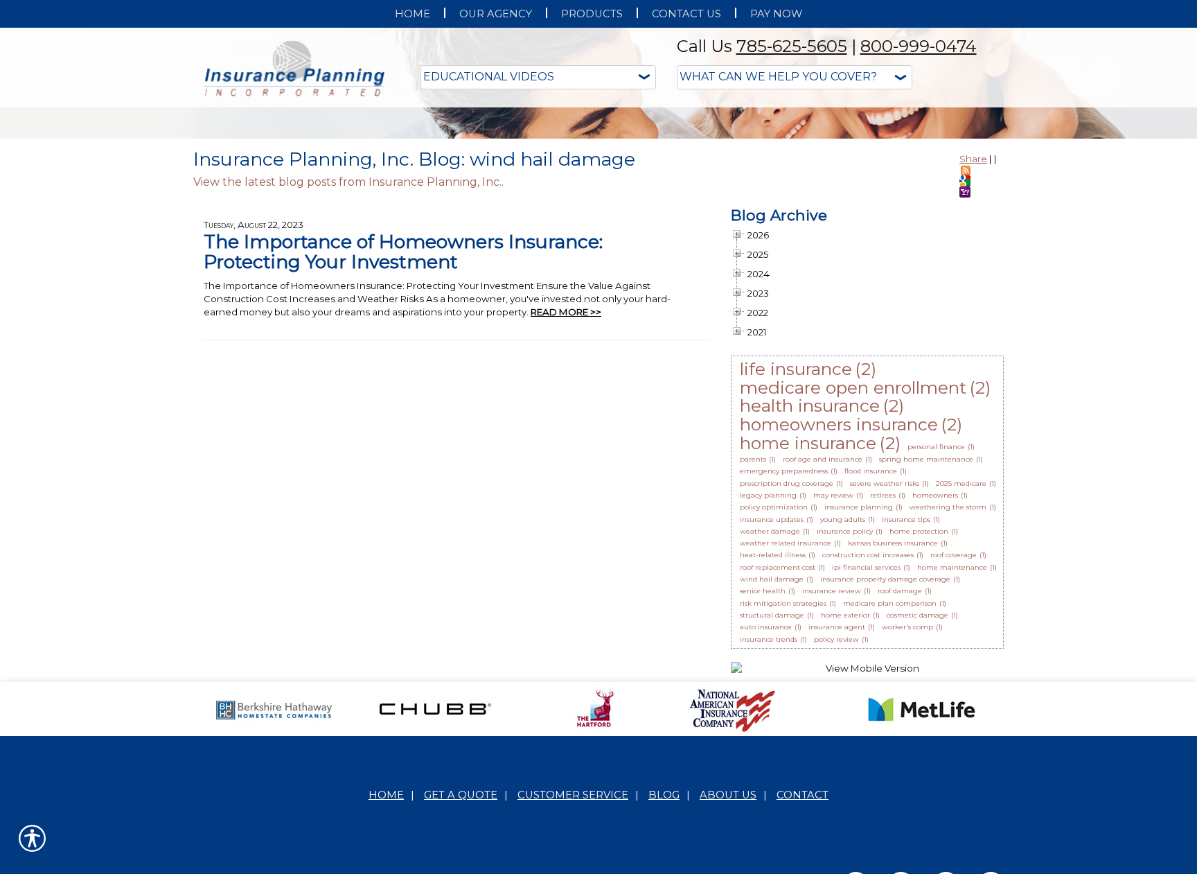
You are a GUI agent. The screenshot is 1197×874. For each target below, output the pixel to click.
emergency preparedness (784, 609)
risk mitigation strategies (783, 741)
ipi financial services (866, 705)
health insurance (810, 544)
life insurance (796, 507)
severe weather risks (884, 622)
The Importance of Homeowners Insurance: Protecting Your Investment (403, 390)
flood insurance (870, 609)
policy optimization (774, 645)
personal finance (936, 585)
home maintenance (952, 705)
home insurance (808, 581)
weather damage (770, 669)
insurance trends (768, 778)
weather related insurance (785, 681)
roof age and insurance (822, 597)
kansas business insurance (893, 681)
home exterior (845, 753)
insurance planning (858, 645)
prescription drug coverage (786, 622)
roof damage (900, 729)
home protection (918, 669)
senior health (763, 729)
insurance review (831, 729)
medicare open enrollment (853, 526)
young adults (842, 658)
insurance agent (836, 765)
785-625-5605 (791, 46)
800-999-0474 (918, 46)
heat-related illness (773, 693)
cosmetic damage (917, 753)
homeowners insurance (839, 562)
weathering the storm (948, 645)
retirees (883, 633)
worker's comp (907, 765)
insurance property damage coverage (885, 717)
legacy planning (768, 633)
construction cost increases (868, 693)
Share (973, 297)
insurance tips (906, 658)
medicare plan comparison (890, 741)
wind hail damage (772, 717)
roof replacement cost (777, 705)
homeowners (935, 633)
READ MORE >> (566, 450)
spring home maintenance (926, 597)
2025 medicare (961, 622)
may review (833, 633)
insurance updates (772, 658)
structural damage (772, 753)
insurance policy (845, 669)
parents (753, 597)
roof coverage (953, 693)
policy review (836, 778)
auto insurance (766, 765)
